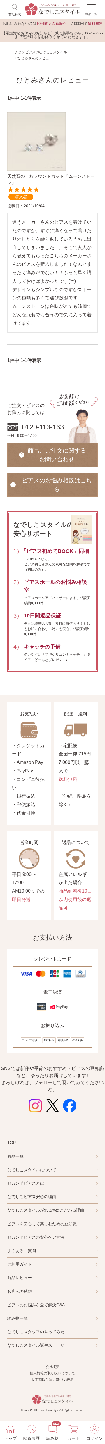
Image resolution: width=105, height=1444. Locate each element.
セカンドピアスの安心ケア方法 (35, 1237)
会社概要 (53, 1367)
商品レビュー (19, 1277)
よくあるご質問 (21, 1250)
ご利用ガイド (19, 1264)
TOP (11, 1142)
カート (73, 1438)
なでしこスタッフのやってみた (35, 1331)
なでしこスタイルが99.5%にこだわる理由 (45, 1210)
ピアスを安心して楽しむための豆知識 (42, 1224)
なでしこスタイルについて (31, 1169)
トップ (10, 1438)
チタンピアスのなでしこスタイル (41, 52)
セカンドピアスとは (25, 1183)
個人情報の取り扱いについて (52, 1373)
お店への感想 (19, 1291)
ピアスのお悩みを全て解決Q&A (36, 1304)
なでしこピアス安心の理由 (31, 1196)
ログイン (94, 1438)
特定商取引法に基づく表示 (53, 1380)
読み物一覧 (17, 1318)
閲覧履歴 (31, 1438)
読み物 (52, 1431)
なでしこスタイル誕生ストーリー (38, 1345)
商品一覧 (15, 1156)
